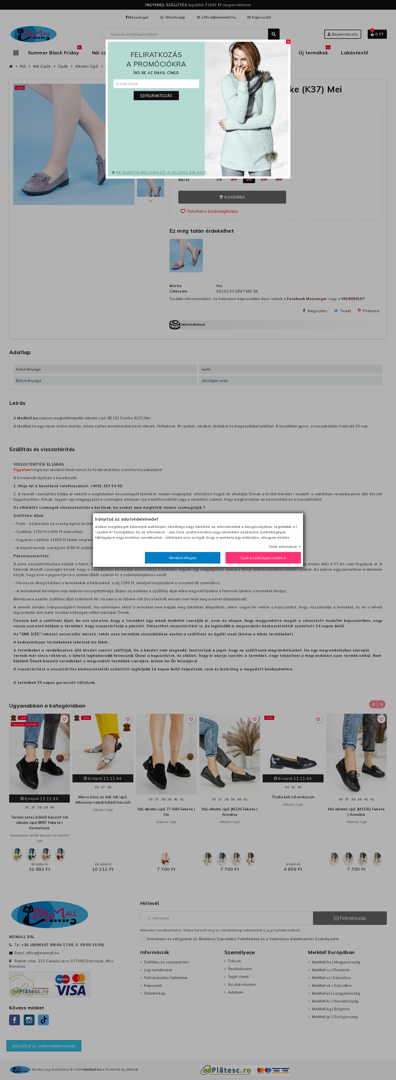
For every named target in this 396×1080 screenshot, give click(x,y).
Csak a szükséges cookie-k (263, 558)
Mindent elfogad (182, 558)
